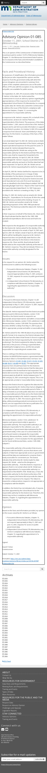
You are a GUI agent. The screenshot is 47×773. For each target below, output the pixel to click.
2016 (6, 602)
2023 (6, 585)
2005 (6, 628)
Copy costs (16, 46)
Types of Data (7, 692)
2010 (6, 616)
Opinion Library (31, 24)
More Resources (8, 694)
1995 (6, 652)
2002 (6, 635)
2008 (6, 621)
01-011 (29, 361)
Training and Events (9, 689)
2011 (6, 614)
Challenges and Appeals (11, 708)
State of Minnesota (33, 15)
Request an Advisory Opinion (13, 705)
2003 (6, 633)
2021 (6, 590)
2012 (6, 612)
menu (6, 2)
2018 (6, 597)
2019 (6, 595)
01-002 (24, 361)
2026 (6, 578)
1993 (6, 656)
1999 (6, 642)
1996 (6, 649)
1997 (6, 647)
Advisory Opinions (16, 24)
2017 (6, 600)
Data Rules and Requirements (14, 684)
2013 (6, 609)
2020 (6, 593)
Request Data (7, 702)
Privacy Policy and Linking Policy (10, 764)
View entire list (8, 31)
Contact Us (6, 675)
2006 (6, 626)
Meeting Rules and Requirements (15, 686)
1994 (6, 654)
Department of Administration (13, 15)
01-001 (18, 361)
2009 (6, 619)
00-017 (10, 363)
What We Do (7, 678)
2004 (6, 630)
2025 (6, 581)
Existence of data (24, 46)
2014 (6, 607)
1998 (6, 645)
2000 (6, 640)
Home (5, 24)
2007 (6, 623)
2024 (6, 583)
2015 (6, 604)
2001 (6, 637)
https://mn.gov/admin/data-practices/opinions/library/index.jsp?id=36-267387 (20, 560)
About (6, 672)
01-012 (34, 361)
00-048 (15, 363)
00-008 (4, 363)
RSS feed (7, 661)
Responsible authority (14, 48)
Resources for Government (18, 680)
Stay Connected (11, 713)
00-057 (24, 363)
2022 (6, 588)
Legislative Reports (9, 710)
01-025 (40, 361)
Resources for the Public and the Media (22, 698)
